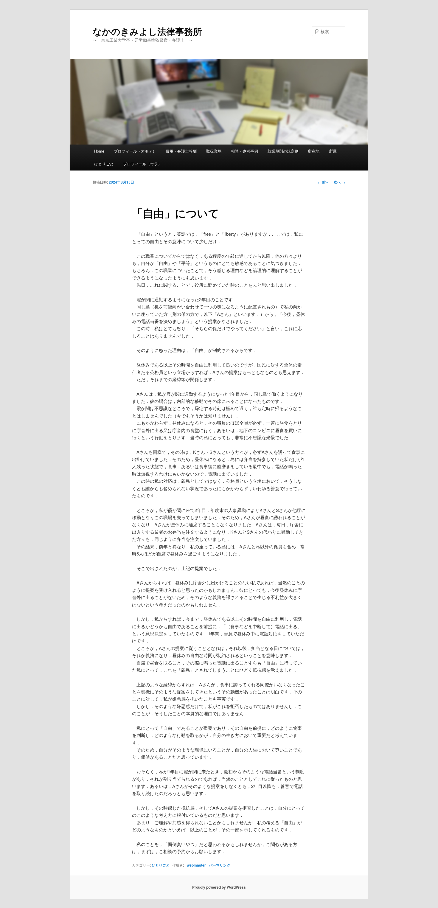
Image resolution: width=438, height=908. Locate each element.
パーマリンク (219, 865)
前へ (323, 182)
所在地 (313, 151)
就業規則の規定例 (283, 151)
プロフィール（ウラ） (142, 164)
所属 (333, 151)
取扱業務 (214, 151)
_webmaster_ (196, 865)
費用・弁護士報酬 (181, 151)
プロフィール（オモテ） (135, 151)
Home (99, 151)
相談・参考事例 (244, 151)
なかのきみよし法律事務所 (147, 31)
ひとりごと (104, 164)
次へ (339, 182)
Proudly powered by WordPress (219, 887)
